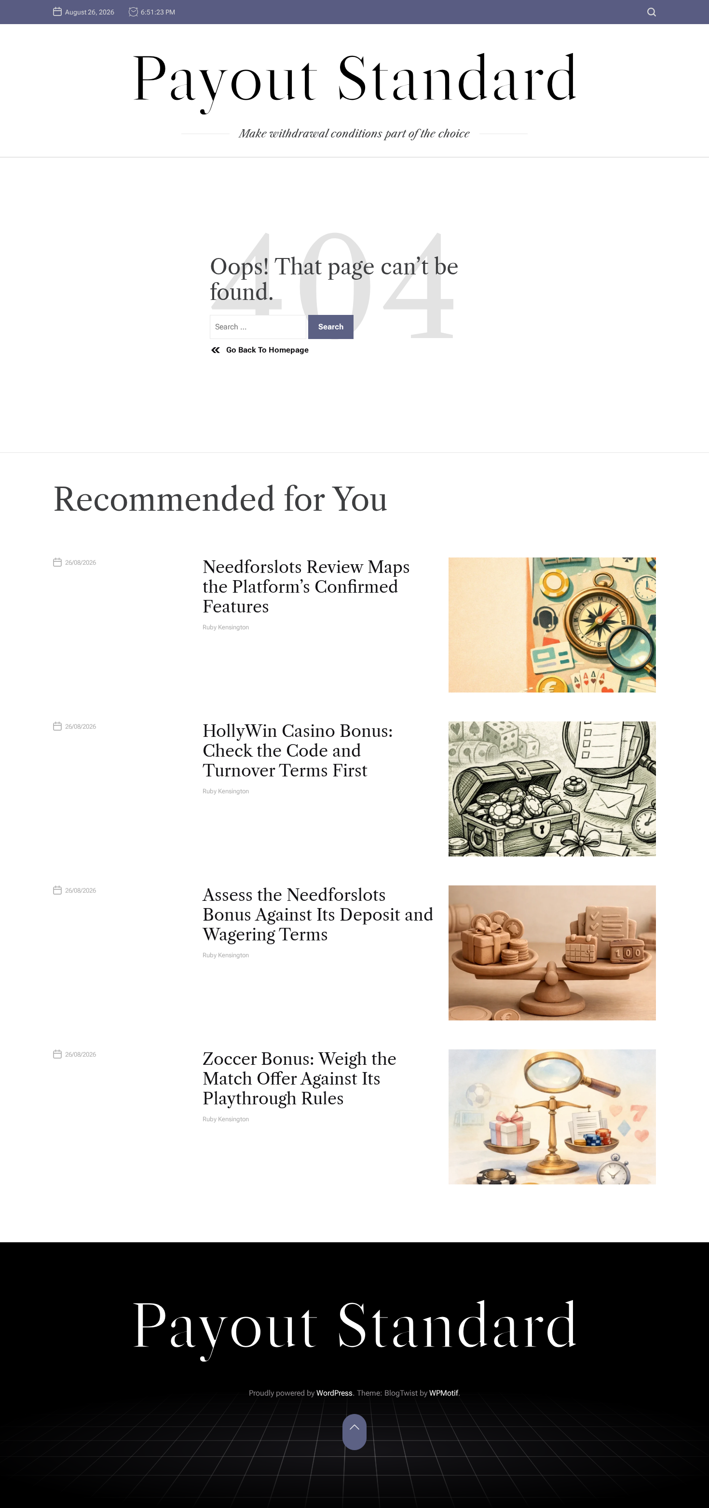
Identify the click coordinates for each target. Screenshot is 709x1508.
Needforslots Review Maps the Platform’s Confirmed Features (306, 587)
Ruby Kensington (226, 627)
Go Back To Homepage (267, 349)
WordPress (334, 1393)
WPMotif (443, 1393)
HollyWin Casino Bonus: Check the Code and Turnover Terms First (298, 751)
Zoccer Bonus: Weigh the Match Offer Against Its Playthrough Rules (299, 1079)
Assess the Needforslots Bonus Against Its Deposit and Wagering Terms (318, 915)
